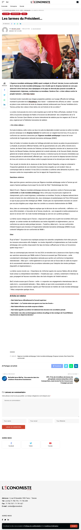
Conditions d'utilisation (51, 526)
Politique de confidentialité (32, 526)
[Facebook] (11, 444)
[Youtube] (50, 444)
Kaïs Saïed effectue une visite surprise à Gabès (27, 306)
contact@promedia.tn (15, 506)
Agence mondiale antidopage (26, 356)
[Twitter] (31, 444)
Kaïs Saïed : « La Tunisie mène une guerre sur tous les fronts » (32, 303)
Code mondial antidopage (44, 356)
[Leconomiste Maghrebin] (40, 2)
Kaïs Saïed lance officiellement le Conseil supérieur (28, 300)
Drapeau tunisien (58, 356)
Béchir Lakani (16, 29)
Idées (24, 13)
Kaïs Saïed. (30, 94)
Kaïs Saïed (67, 356)
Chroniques (15, 13)
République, (32, 102)
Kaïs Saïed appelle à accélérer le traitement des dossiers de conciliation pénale (38, 310)
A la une (5, 13)
